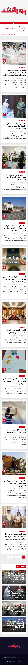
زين (4, 28)
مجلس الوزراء (22, 30)
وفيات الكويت (22, 28)
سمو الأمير (16, 28)
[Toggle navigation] (13, 23)
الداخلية (7, 28)
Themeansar (14, 659)
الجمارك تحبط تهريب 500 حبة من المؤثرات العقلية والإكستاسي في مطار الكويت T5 (14, 381)
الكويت (11, 28)
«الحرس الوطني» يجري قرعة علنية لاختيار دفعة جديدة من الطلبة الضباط (15, 126)
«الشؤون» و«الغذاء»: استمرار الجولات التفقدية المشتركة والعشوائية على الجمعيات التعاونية (14, 72)
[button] (1, 23)
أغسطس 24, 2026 (19, 284)
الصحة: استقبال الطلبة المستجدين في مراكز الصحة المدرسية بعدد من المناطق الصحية (14, 279)
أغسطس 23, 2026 (19, 386)
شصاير (24, 67)
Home (18, 661)
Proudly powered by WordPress (10, 657)
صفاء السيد (12, 78)
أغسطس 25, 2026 (19, 78)
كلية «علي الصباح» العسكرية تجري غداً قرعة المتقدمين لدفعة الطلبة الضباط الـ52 (15, 228)
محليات (20, 67)
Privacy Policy (10, 661)
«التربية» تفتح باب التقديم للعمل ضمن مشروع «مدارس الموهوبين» (15, 483)
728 (12, 557)
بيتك (17, 30)
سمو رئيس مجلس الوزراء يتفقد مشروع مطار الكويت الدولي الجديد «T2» (15, 177)
